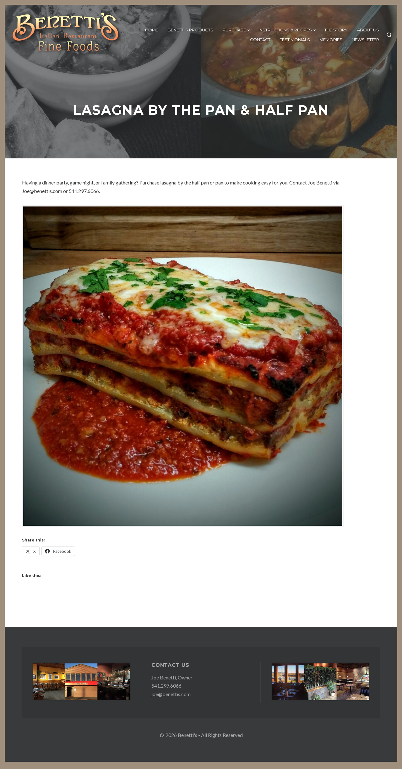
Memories (330, 39)
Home (151, 29)
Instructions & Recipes (285, 29)
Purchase (234, 29)
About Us (368, 29)
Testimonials (295, 39)
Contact (260, 39)
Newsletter (365, 39)
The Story (336, 29)
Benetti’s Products (190, 29)
